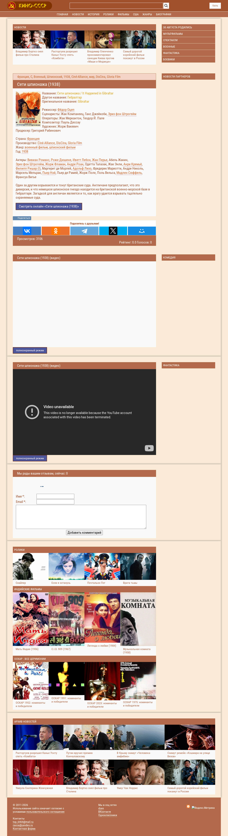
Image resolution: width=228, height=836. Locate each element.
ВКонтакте (104, 811)
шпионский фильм (62, 147)
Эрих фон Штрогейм (122, 114)
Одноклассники (107, 815)
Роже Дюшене (61, 160)
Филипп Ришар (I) (28, 168)
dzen (101, 808)
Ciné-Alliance (79, 77)
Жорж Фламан (55, 164)
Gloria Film (114, 77)
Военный (39, 77)
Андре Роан (75, 164)
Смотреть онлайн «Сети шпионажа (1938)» (49, 206)
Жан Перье (99, 160)
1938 (67, 77)
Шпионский (54, 77)
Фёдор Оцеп (66, 110)
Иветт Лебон (82, 160)
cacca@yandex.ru (23, 825)
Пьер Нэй (49, 173)
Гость (215, 5)
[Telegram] (84, 231)
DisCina (100, 77)
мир (91, 77)
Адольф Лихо (82, 168)
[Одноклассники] (56, 231)
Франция (23, 77)
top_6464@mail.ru (23, 822)
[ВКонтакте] (27, 231)
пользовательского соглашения (45, 811)
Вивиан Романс (38, 160)
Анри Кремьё (132, 164)
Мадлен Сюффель (129, 173)
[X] (113, 231)
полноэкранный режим (30, 350)
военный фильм (36, 147)
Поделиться (24, 218)
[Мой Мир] (142, 231)
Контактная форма (24, 828)
